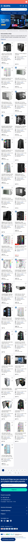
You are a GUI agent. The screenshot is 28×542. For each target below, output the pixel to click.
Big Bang (8, 58)
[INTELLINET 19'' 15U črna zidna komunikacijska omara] (20, 101)
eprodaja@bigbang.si (6, 499)
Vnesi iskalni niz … (11, 9)
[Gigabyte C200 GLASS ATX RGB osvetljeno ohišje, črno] (7, 221)
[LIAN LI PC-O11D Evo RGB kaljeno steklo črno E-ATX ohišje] (7, 53)
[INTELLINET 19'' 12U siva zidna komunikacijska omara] (20, 77)
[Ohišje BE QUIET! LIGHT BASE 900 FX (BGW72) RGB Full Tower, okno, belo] (7, 269)
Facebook (1, 521)
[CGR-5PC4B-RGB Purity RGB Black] (20, 387)
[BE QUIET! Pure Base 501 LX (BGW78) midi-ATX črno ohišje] (7, 149)
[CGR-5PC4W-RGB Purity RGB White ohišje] (7, 409)
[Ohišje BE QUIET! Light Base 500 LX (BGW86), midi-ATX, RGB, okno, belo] (20, 269)
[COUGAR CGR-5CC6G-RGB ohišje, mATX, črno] (7, 341)
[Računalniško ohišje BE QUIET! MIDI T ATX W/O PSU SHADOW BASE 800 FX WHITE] (20, 317)
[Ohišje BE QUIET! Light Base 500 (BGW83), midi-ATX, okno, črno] (20, 125)
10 (9, 473)
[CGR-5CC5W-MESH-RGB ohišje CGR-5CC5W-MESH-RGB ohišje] (7, 387)
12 (15, 473)
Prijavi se (14, 489)
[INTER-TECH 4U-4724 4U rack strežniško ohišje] (20, 293)
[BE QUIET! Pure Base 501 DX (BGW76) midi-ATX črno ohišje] (20, 245)
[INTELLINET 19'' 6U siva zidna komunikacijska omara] (7, 197)
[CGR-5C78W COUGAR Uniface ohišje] (20, 365)
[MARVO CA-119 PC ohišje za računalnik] (20, 53)
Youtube (8, 521)
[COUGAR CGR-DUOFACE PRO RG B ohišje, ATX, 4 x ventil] (20, 341)
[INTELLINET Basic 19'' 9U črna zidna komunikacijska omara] (20, 197)
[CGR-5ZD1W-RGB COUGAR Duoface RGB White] (20, 432)
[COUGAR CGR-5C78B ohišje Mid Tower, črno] (7, 365)
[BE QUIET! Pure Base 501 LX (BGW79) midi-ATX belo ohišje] (7, 77)
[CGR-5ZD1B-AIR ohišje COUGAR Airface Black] (20, 149)
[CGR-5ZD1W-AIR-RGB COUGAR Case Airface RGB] (7, 432)
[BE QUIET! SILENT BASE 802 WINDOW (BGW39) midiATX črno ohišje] (7, 125)
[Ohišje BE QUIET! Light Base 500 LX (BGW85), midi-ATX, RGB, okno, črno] (7, 293)
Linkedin (11, 521)
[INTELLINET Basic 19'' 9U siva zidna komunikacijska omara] (7, 101)
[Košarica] (26, 6)
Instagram (4, 521)
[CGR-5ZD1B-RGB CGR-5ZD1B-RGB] (20, 409)
